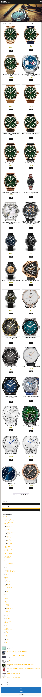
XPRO (6, 567)
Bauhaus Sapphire (9, 608)
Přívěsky (8, 542)
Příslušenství (25, 1)
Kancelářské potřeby (7, 519)
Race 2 (6, 625)
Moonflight (7, 566)
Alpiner (6, 561)
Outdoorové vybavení (7, 556)
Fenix (6, 580)
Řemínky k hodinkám (33, 1)
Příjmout (21, 688)
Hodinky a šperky (8, 530)
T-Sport (6, 638)
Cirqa (6, 578)
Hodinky (18, 1)
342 (25, 494)
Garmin (5, 575)
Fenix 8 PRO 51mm (10, 584)
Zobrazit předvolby (21, 694)
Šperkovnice (9, 543)
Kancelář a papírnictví (6, 518)
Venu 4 (7, 591)
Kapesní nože (7, 557)
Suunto (5, 624)
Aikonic (6, 612)
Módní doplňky (6, 529)
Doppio (6, 615)
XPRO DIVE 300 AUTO (10, 570)
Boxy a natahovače (7, 546)
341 (23, 494)
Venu (6, 590)
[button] (40, 679)
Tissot (5, 633)
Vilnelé (6, 642)
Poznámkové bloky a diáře (9, 520)
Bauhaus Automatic (9, 607)
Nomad (6, 632)
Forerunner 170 (9, 587)
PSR (7, 597)
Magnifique (7, 574)
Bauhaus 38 (8, 604)
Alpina (5, 560)
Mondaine (5, 614)
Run (5, 626)
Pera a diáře (6, 550)
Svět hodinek (3, 1)
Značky (4, 559)
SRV (7, 636)
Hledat (21, 503)
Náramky (8, 539)
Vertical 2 (6, 628)
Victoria (6, 609)
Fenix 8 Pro (8, 581)
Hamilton (5, 594)
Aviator (5, 564)
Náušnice (9, 540)
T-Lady (6, 635)
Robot (5, 619)
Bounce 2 (6, 577)
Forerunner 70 (8, 588)
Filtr (21, 510)
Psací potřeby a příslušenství (10, 525)
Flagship (6, 631)
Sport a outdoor (5, 554)
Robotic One (7, 622)
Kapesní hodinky (8, 618)
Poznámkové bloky (9, 522)
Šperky (7, 536)
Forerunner (7, 585)
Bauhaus (6, 602)
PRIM (5, 617)
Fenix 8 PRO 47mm (10, 583)
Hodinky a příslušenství (10, 532)
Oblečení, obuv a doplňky (7, 527)
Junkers (5, 601)
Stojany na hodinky (8, 549)
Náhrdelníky (9, 537)
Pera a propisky (9, 526)
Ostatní (4, 544)
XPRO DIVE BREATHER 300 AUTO (12, 571)
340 (21, 494)
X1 (6, 592)
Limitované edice (8, 621)
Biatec (5, 573)
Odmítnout (21, 691)
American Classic (8, 595)
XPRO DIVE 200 (8, 568)
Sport (6, 600)
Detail (11, 50)
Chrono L (7, 639)
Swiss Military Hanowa (8, 629)
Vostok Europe (6, 641)
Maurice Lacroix (7, 611)
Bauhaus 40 (8, 605)
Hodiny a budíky (5, 516)
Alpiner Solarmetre (9, 563)
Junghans (6, 598)
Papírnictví (6, 523)
